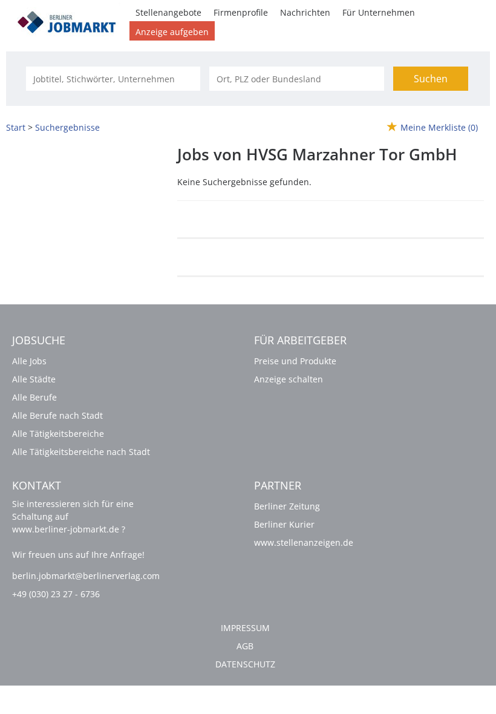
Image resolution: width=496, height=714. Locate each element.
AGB (245, 646)
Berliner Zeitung (287, 506)
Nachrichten (305, 12)
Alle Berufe (34, 397)
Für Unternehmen (378, 12)
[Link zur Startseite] (70, 20)
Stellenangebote (168, 12)
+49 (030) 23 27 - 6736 (56, 594)
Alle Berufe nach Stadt (57, 415)
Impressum (245, 628)
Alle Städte (34, 379)
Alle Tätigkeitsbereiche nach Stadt (81, 451)
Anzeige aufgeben (172, 32)
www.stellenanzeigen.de (303, 542)
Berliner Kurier (284, 524)
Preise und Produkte (295, 361)
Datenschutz (245, 664)
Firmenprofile (241, 12)
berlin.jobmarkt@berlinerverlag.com (86, 575)
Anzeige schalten (288, 379)
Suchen (431, 78)
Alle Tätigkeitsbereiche (58, 433)
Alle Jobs (29, 361)
